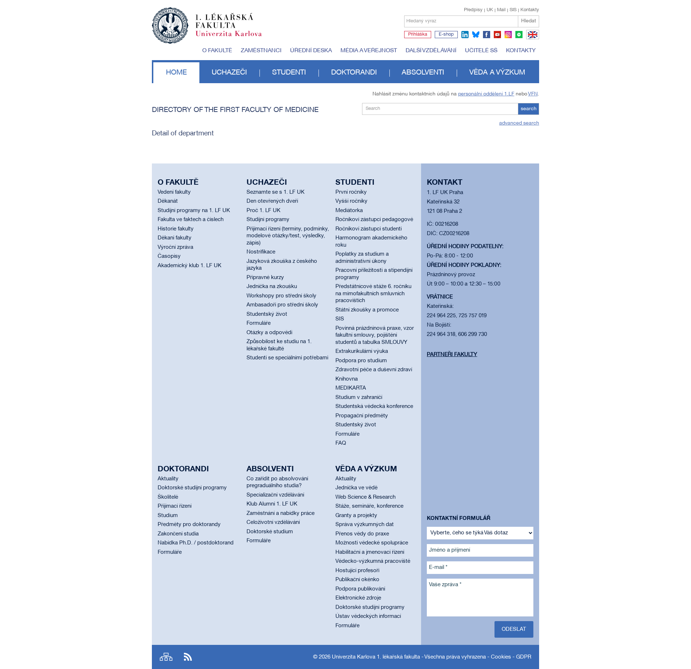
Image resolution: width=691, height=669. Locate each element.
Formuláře (259, 323)
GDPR (523, 657)
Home (176, 72)
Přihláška (417, 34)
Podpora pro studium (361, 360)
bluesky (475, 34)
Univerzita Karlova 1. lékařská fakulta (376, 657)
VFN (533, 94)
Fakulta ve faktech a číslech (190, 219)
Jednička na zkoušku (272, 286)
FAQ (340, 443)
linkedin (465, 34)
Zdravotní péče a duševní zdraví (373, 369)
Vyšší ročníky (351, 201)
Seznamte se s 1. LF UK (275, 192)
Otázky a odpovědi (269, 332)
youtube (497, 34)
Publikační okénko (357, 579)
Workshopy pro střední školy (281, 295)
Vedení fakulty (174, 192)
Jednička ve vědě (356, 487)
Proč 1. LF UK (263, 210)
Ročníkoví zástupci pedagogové (374, 219)
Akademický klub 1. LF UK (189, 265)
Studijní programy (268, 219)
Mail (501, 10)
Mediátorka (349, 210)
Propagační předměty (361, 415)
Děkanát (168, 201)
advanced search (519, 123)
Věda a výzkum (497, 72)
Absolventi (423, 72)
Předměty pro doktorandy (189, 524)
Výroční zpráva (175, 247)
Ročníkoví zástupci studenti (368, 229)
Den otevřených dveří (272, 201)
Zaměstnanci (261, 50)
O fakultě (217, 50)
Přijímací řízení (174, 506)
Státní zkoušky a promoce (367, 310)
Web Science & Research (365, 497)
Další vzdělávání (431, 50)
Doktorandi (354, 72)
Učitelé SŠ (481, 50)
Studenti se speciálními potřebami (287, 357)
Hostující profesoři (357, 570)
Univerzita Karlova (234, 38)
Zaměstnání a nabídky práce (281, 513)
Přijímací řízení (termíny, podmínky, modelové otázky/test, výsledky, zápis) (288, 236)
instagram (508, 34)
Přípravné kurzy (265, 277)
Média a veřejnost (368, 50)
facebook (486, 34)
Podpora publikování (360, 589)
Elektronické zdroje (358, 598)
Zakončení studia (178, 533)
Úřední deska (311, 50)
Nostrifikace (261, 252)
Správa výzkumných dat (364, 524)
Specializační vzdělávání (275, 495)
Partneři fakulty (452, 354)
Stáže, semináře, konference (369, 506)
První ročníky (351, 192)
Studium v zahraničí (358, 397)
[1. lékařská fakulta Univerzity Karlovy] (207, 22)
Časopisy (169, 256)
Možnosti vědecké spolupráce (371, 542)
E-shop (446, 34)
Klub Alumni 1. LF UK (272, 504)
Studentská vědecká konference (374, 406)
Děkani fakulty (174, 238)
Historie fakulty (176, 229)
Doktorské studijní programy (192, 487)
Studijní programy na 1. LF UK (194, 210)
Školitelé (168, 497)
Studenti (289, 72)
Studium (168, 515)
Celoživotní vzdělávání (273, 522)
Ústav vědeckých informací (368, 616)
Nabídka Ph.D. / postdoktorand (196, 542)
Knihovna (346, 379)
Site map (166, 657)
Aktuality (168, 478)
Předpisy (473, 10)
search (529, 109)
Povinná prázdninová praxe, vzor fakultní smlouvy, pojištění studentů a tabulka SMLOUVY (374, 335)
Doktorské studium (270, 531)
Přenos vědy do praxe (362, 533)
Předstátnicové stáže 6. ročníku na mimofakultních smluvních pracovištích (373, 293)
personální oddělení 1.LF (486, 94)
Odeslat (514, 629)
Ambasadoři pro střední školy (282, 304)
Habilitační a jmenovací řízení (369, 552)
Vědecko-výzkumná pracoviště (372, 561)
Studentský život (267, 314)
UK (490, 10)
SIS (513, 10)
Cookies (501, 657)
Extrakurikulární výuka (361, 351)
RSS (188, 657)
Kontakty (529, 10)
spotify (519, 34)
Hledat (528, 21)
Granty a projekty (356, 515)
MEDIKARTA (350, 388)
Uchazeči (229, 72)
